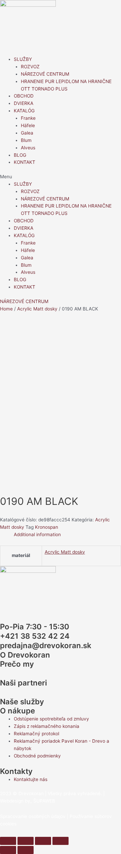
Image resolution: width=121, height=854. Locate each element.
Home (6, 308)
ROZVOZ (30, 66)
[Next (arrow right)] (25, 850)
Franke (28, 118)
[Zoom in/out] (60, 841)
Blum (26, 140)
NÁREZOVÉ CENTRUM (45, 74)
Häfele (28, 125)
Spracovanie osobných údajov (33, 816)
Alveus (28, 147)
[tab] (67, 535)
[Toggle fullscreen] (43, 841)
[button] (60, 177)
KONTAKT (24, 162)
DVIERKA (23, 103)
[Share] (25, 841)
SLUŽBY (23, 59)
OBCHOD (24, 96)
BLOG (20, 155)
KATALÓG (24, 110)
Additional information (37, 534)
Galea (27, 133)
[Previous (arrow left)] (8, 850)
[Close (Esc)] (8, 841)
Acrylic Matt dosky (37, 308)
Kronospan (46, 527)
